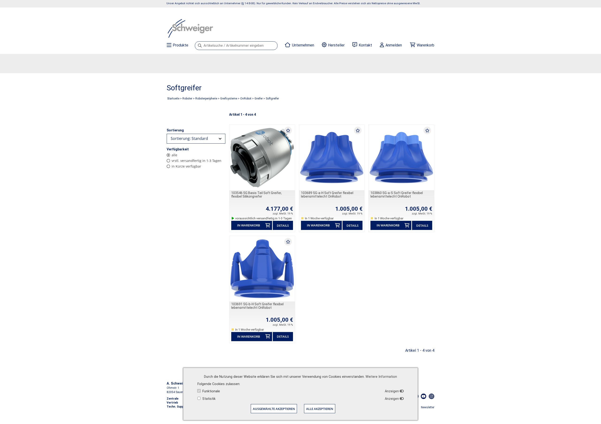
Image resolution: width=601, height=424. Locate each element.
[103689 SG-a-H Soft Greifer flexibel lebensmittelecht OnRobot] (332, 157)
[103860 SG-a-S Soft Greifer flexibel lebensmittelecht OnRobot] (401, 157)
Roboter (187, 98)
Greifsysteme (228, 98)
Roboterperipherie (206, 98)
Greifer (258, 98)
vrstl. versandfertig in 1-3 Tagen (196, 160)
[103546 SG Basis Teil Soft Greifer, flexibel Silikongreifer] (262, 157)
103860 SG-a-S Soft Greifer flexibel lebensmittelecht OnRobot (396, 194)
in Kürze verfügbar (186, 166)
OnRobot (245, 98)
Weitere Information (381, 377)
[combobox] (196, 139)
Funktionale (211, 391)
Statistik (209, 399)
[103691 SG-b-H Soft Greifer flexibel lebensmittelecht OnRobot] (262, 269)
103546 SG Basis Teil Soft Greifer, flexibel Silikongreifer (256, 194)
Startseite (173, 98)
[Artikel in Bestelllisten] (288, 130)
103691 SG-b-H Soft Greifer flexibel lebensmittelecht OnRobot (257, 305)
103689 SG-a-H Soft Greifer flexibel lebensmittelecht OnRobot (327, 194)
